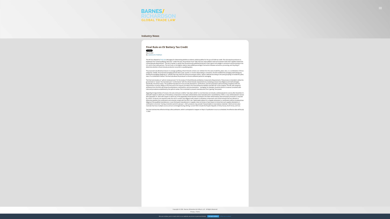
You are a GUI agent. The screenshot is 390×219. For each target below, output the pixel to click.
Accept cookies (213, 216)
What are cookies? (225, 216)
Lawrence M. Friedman (155, 55)
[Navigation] (380, 8)
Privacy (192, 212)
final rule (163, 60)
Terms (198, 212)
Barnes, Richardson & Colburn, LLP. (194, 209)
